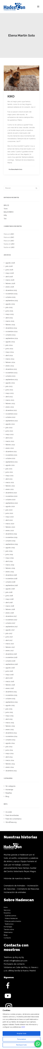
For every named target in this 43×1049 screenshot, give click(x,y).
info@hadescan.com (18, 961)
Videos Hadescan (11, 918)
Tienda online (9, 929)
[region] (21, 1028)
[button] (38, 6)
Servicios (7, 910)
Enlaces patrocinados (13, 921)
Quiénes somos (10, 916)
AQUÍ (23, 1027)
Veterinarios (8, 932)
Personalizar (21, 1039)
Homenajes (8, 927)
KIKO (11, 96)
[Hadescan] (14, 6)
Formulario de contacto (14, 964)
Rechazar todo (21, 1045)
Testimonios (9, 924)
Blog (5, 935)
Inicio (6, 907)
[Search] (21, 188)
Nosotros (7, 913)
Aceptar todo (21, 1033)
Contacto (7, 938)
